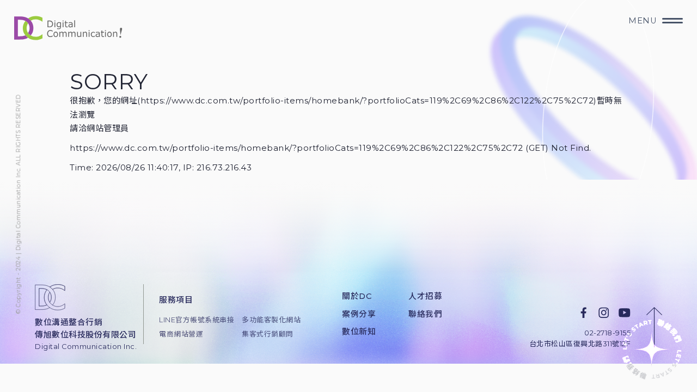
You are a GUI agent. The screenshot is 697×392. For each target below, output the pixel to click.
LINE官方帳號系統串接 (193, 320)
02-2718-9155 (607, 333)
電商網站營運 (181, 334)
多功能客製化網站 (271, 320)
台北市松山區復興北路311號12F (580, 344)
